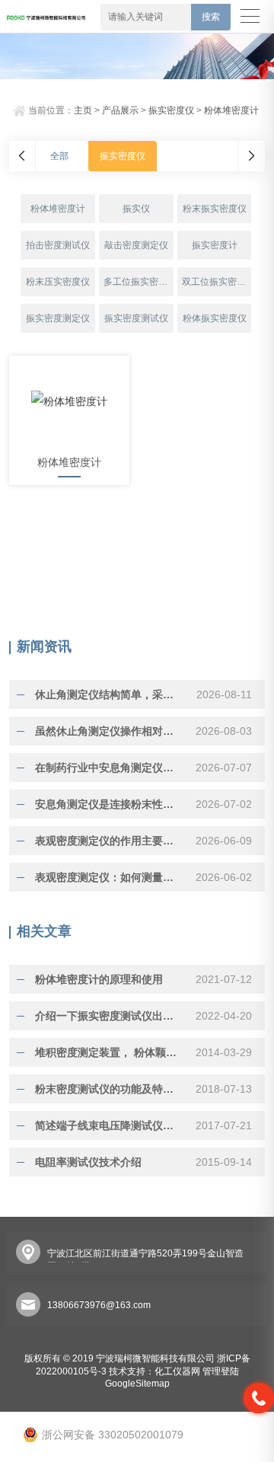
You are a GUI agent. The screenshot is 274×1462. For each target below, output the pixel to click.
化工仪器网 (177, 1371)
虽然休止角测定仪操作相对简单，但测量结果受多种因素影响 (109, 731)
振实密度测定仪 (58, 318)
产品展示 (120, 110)
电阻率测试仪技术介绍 (88, 1162)
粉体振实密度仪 (215, 318)
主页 (83, 110)
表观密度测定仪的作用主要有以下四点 (109, 841)
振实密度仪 (171, 110)
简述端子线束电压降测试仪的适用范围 (109, 1125)
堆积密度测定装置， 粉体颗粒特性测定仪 (109, 1052)
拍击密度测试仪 (58, 245)
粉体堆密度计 (231, 110)
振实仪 (136, 208)
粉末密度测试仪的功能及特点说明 (109, 1089)
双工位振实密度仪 (216, 281)
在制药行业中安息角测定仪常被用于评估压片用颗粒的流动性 (109, 767)
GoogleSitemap (137, 1383)
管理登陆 (220, 1371)
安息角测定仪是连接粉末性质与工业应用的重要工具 (109, 804)
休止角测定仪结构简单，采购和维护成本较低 (109, 694)
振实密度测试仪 (136, 318)
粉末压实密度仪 (58, 281)
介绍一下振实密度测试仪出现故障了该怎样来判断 (109, 1016)
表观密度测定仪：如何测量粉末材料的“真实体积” (109, 877)
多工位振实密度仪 (138, 281)
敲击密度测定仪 (136, 245)
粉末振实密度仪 (215, 208)
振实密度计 (214, 245)
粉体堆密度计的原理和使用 (99, 979)
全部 (59, 156)
